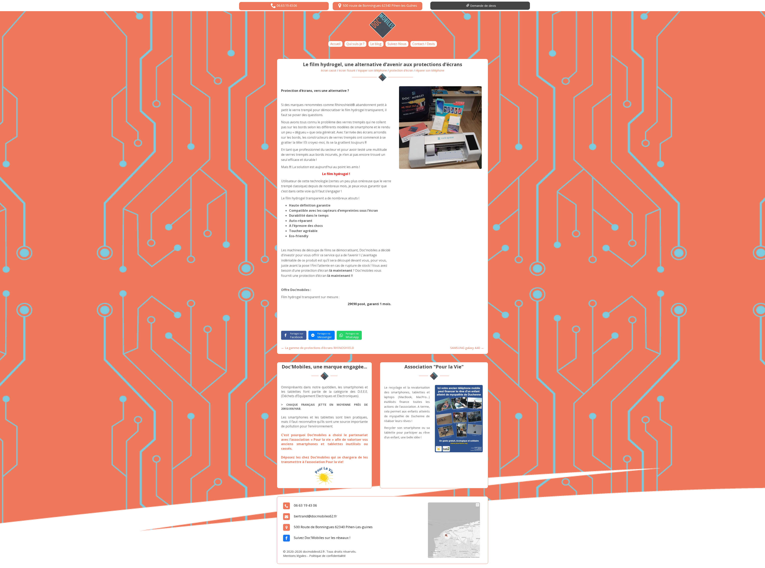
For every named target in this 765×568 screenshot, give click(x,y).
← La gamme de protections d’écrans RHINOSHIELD (317, 348)
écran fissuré (347, 70)
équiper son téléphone (372, 70)
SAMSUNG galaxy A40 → (467, 348)
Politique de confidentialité (327, 556)
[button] (284, 6)
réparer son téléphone (430, 70)
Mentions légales (294, 556)
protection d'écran (401, 70)
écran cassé (328, 70)
